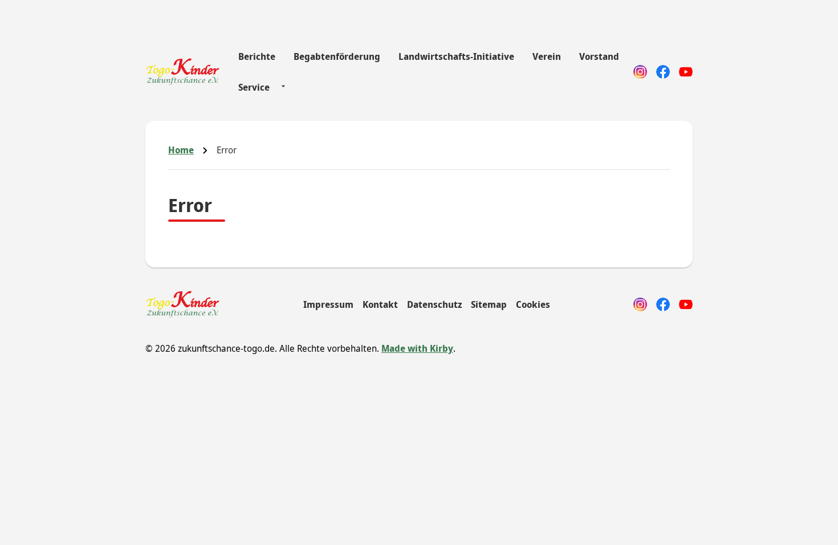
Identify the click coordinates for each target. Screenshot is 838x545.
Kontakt (380, 304)
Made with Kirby (417, 348)
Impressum (328, 304)
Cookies (533, 304)
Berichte (256, 56)
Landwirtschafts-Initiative (456, 56)
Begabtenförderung (337, 56)
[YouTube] (686, 72)
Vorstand (599, 56)
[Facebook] (663, 72)
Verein (546, 56)
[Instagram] (640, 72)
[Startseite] (182, 72)
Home (181, 150)
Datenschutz (434, 304)
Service (254, 87)
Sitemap (489, 304)
